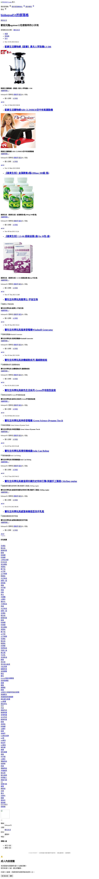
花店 (2, 708)
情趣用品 (4, 761)
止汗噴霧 (4, 574)
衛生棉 (3, 773)
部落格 (7, 36)
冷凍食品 (4, 604)
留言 (20, 94)
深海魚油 (4, 657)
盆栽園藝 (4, 671)
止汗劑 (3, 571)
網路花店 (4, 710)
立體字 (3, 729)
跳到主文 (4, 20)
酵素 (2, 659)
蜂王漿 (3, 653)
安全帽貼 (4, 564)
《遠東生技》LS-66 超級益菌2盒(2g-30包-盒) (27, 236)
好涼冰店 (4, 562)
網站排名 (4, 704)
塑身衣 (3, 800)
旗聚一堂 (4, 580)
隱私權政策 (60, 853)
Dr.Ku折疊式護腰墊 (7, 678)
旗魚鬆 (3, 583)
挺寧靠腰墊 (5, 680)
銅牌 (2, 731)
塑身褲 (3, 802)
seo (2, 782)
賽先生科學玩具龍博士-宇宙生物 (21, 299)
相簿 (6, 34)
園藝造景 (4, 669)
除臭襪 (3, 555)
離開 (11, 876)
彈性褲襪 (4, 752)
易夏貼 (3, 567)
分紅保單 (4, 666)
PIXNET (35, 853)
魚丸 (2, 594)
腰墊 (2, 685)
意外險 (3, 662)
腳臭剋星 (4, 550)
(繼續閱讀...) (5, 90)
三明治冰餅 (5, 560)
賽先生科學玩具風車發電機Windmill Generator (29, 329)
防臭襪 (3, 557)
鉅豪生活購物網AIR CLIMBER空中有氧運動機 (29, 110)
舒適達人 (4, 777)
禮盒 (2, 585)
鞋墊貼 (3, 576)
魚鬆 (2, 590)
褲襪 (2, 750)
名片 (6, 38)
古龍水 (3, 795)
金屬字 (3, 733)
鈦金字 (3, 743)
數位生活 (17, 30)
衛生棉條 (4, 775)
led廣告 (3, 740)
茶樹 (2, 791)
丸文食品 (4, 578)
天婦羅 (3, 597)
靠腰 (2, 683)
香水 (2, 793)
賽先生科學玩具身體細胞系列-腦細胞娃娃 (26, 360)
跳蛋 (2, 766)
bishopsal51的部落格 (15, 15)
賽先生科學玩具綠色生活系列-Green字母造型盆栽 (30, 390)
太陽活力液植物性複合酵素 (10, 692)
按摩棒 (3, 763)
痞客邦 (15, 94)
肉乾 (2, 592)
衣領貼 (3, 546)
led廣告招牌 (5, 736)
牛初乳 (3, 655)
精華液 (3, 788)
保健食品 (4, 648)
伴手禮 (3, 587)
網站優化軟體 (5, 699)
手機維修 (4, 770)
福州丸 (3, 601)
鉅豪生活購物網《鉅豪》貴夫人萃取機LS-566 (28, 46)
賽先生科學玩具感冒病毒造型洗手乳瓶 (24, 511)
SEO (2, 705)
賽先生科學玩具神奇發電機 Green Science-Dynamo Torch (34, 420)
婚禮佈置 (4, 712)
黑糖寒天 (4, 694)
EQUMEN (4, 804)
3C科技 (15, 98)
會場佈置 (4, 715)
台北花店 (4, 717)
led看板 (3, 745)
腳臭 (2, 553)
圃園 (2, 798)
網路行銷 (4, 780)
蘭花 (2, 676)
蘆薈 (2, 786)
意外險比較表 (5, 664)
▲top (2, 102)
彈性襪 (3, 747)
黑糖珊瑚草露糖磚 (7, 697)
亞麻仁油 (4, 650)
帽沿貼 (3, 548)
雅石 (2, 673)
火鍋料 (3, 599)
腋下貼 (3, 569)
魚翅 (2, 606)
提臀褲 (3, 806)
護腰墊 (3, 687)
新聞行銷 (4, 784)
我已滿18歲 (5, 876)
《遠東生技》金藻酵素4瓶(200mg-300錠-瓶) (27, 173)
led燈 (2, 738)
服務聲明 (67, 853)
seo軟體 (3, 701)
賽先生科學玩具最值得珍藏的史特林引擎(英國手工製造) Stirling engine (41, 481)
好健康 (3, 646)
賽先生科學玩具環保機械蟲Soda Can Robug (27, 451)
